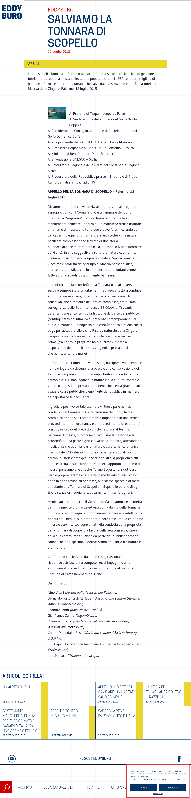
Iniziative (92, 787)
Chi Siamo (119, 787)
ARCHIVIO (25, 787)
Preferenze (172, 787)
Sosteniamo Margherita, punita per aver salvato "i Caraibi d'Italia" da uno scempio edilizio (20, 721)
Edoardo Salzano (58, 787)
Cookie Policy (157, 793)
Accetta (143, 787)
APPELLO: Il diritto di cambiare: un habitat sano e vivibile (116, 692)
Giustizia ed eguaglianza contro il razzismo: (163, 692)
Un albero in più (16, 687)
